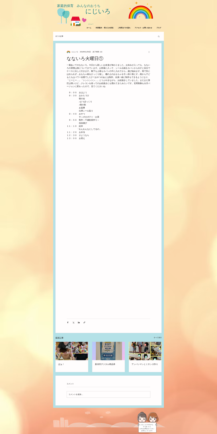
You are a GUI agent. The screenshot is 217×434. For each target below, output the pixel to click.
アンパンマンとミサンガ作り (145, 364)
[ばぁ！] (71, 351)
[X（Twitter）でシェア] (73, 322)
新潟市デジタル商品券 (105, 364)
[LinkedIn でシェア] (79, 322)
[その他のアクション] (149, 51)
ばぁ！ (61, 364)
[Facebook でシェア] (68, 322)
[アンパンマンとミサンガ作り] (145, 351)
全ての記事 (59, 36)
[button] (159, 36)
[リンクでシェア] (84, 322)
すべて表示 (158, 337)
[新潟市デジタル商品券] (108, 351)
